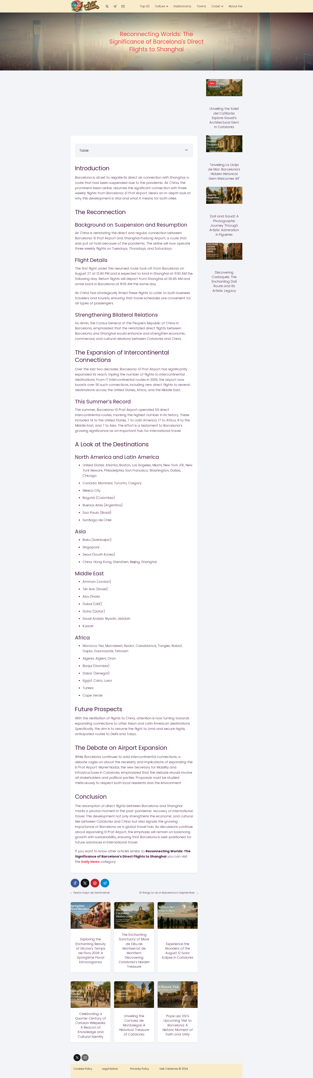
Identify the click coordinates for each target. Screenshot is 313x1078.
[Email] (123, 6)
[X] (106, 6)
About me (235, 6)
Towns (201, 6)
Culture (160, 6)
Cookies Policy (83, 1069)
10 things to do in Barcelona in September (167, 892)
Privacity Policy (139, 1069)
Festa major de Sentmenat (92, 892)
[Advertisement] (134, 104)
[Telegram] (114, 6)
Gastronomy (182, 6)
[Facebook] (75, 883)
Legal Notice (110, 1069)
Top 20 (144, 6)
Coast (215, 6)
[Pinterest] (95, 883)
